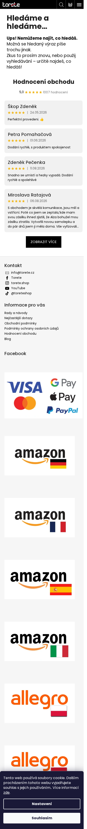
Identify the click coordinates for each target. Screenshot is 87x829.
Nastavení (42, 803)
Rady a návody (15, 318)
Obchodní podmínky (20, 329)
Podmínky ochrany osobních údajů (31, 334)
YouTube (18, 294)
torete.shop (20, 289)
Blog (7, 344)
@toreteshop (21, 299)
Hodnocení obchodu (41, 88)
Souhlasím (42, 818)
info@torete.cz (22, 278)
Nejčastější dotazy (18, 324)
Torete (16, 283)
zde (6, 792)
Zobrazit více (42, 247)
